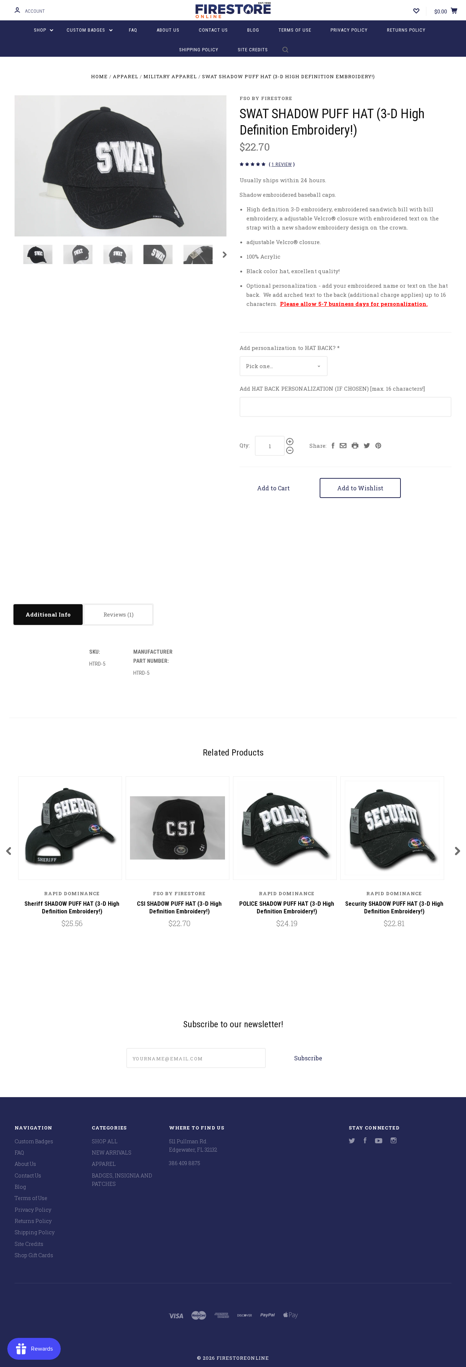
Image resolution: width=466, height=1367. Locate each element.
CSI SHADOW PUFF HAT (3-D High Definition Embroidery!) (179, 907)
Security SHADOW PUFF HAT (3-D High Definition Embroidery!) (394, 907)
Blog (253, 30)
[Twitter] (352, 1141)
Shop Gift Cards (34, 1255)
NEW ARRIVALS (111, 1152)
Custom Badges (87, 30)
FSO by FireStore (266, 98)
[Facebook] (365, 1141)
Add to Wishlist (360, 488)
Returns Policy (406, 30)
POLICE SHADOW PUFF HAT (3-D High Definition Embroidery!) (286, 907)
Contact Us (213, 30)
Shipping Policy (198, 49)
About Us (168, 30)
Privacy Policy (349, 30)
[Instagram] (393, 1141)
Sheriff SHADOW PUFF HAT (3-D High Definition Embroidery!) (71, 907)
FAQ (133, 30)
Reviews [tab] (115, 614)
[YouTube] (378, 1141)
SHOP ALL (105, 1141)
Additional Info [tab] (48, 614)
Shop (41, 30)
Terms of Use (295, 30)
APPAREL (104, 1163)
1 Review (282, 164)
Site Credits (253, 49)
